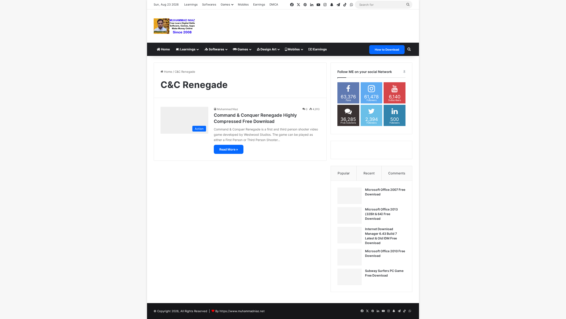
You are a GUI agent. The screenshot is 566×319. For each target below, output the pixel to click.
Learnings (191, 4)
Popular (344, 173)
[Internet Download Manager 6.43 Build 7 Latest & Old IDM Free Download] (349, 235)
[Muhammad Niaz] (174, 26)
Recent (369, 173)
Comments (396, 173)
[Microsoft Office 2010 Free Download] (349, 257)
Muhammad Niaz (227, 109)
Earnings (259, 4)
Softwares (209, 4)
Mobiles (243, 4)
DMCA (274, 4)
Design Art (268, 49)
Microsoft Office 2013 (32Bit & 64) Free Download (381, 213)
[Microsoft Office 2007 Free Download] (349, 195)
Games (242, 49)
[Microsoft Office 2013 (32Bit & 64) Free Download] (349, 215)
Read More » (228, 149)
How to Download (387, 49)
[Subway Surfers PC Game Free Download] (349, 277)
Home (165, 49)
